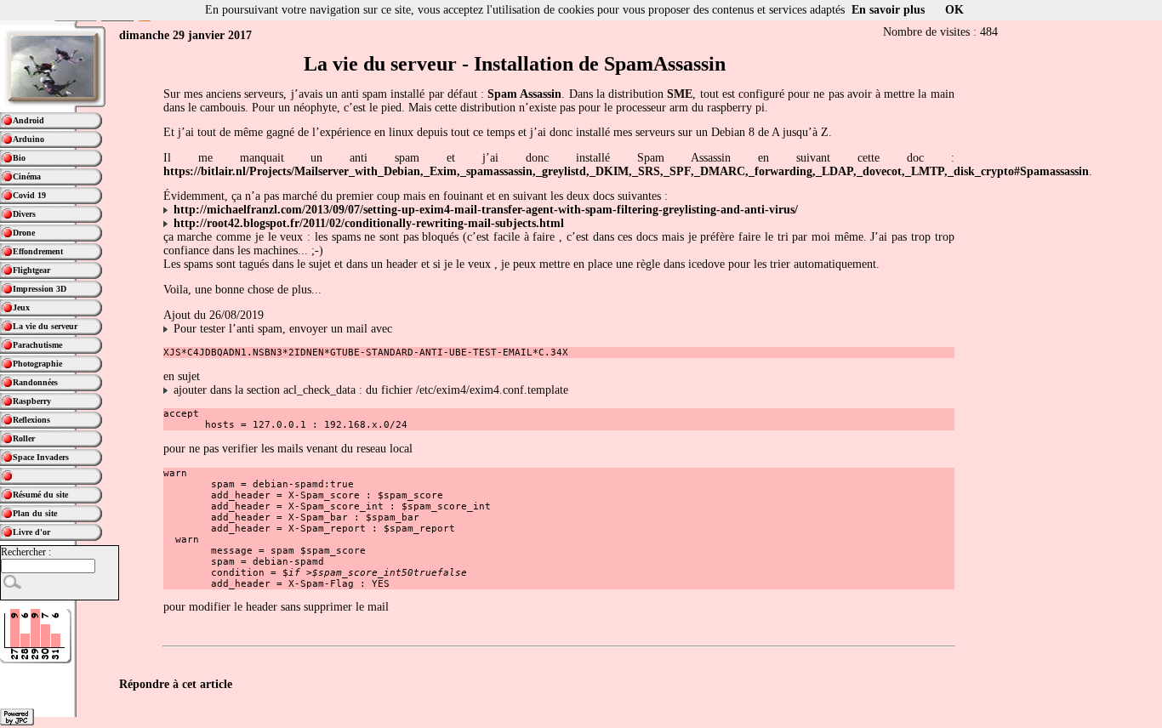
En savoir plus (888, 9)
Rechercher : (26, 552)
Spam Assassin (524, 94)
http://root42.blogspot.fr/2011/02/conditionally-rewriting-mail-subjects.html (369, 223)
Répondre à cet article (175, 684)
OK (954, 9)
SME (679, 94)
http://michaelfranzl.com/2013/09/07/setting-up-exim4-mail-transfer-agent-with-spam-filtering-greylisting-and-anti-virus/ (486, 209)
